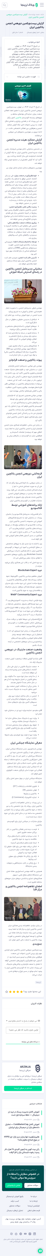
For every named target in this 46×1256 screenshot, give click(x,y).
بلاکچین (18, 117)
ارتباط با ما (34, 1201)
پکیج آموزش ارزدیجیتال (14, 1196)
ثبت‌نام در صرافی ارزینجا (23, 1088)
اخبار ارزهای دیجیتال (33, 32)
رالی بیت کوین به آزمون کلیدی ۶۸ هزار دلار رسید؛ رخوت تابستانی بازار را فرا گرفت (21, 1151)
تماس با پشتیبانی (13, 1185)
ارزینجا (38, 982)
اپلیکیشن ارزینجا (34, 1206)
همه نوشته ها (34, 14)
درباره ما (34, 1196)
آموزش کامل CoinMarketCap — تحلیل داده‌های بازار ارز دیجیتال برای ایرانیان (22, 1126)
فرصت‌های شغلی (33, 1210)
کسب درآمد (15, 1201)
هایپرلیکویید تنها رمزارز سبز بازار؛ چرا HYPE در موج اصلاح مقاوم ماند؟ (21, 1138)
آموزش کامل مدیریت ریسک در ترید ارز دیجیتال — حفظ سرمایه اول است (23, 1113)
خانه (42, 14)
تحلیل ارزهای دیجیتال (15, 1210)
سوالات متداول (32, 1185)
